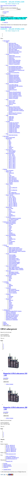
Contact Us (5, 467)
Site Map (5, 463)
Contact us (5, 22)
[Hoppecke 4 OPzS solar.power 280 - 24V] (13, 404)
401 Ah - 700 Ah (10, 446)
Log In (4, 12)
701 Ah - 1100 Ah (10, 447)
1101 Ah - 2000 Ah (11, 449)
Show (2, 336)
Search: (2, 9)
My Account (6, 11)
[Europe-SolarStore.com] (12, 4)
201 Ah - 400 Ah (10, 445)
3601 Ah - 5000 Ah (11, 451)
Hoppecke (9, 461)
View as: (2, 338)
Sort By (2, 334)
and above (11, 458)
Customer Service (7, 469)
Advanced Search (7, 464)
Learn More (5, 378)
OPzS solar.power (11, 453)
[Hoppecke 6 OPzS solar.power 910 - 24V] (13, 370)
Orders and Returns (7, 466)
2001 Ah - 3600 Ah (11, 450)
